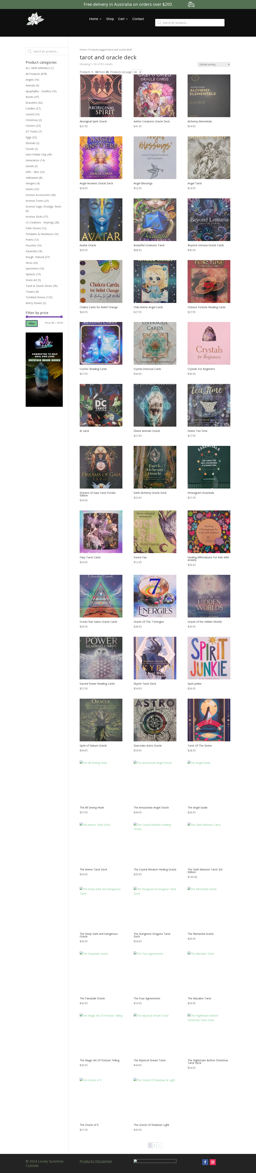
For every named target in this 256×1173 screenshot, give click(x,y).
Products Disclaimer (96, 1161)
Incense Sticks (34, 216)
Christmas (32, 120)
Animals (30, 85)
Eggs (28, 137)
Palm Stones (33, 228)
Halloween (32, 177)
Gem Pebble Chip (36, 154)
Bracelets (31, 102)
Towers (30, 291)
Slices (29, 263)
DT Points (32, 131)
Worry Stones (34, 303)
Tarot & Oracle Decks (39, 286)
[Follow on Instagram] (213, 1162)
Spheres (30, 274)
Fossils (30, 149)
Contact (138, 19)
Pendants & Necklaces (39, 234)
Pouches (31, 245)
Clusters (30, 125)
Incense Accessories (38, 195)
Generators (32, 160)
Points (29, 239)
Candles (30, 108)
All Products (33, 74)
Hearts (30, 189)
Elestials (30, 143)
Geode (30, 166)
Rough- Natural (35, 257)
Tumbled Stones (36, 297)
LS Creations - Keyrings (40, 222)
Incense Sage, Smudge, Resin (43, 206)
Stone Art (31, 280)
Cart (121, 19)
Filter (32, 323)
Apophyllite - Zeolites (38, 91)
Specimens (32, 268)
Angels (30, 79)
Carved (30, 114)
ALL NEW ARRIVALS (38, 68)
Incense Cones (34, 200)
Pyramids (31, 251)
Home (93, 19)
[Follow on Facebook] (205, 1162)
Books (30, 97)
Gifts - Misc (32, 172)
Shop (110, 19)
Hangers (31, 183)
